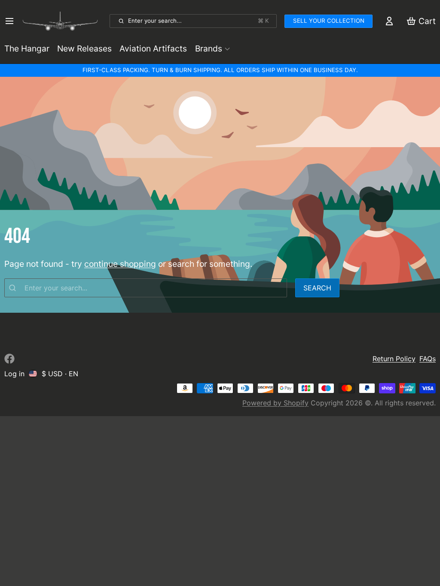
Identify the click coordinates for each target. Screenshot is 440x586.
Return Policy (394, 358)
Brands (208, 48)
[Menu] (11, 21)
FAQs (427, 358)
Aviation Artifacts (153, 48)
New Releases (84, 48)
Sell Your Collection (328, 20)
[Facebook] (9, 358)
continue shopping (120, 264)
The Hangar (26, 48)
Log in (14, 373)
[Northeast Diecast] (64, 21)
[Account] (389, 21)
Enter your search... (198, 20)
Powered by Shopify (275, 403)
